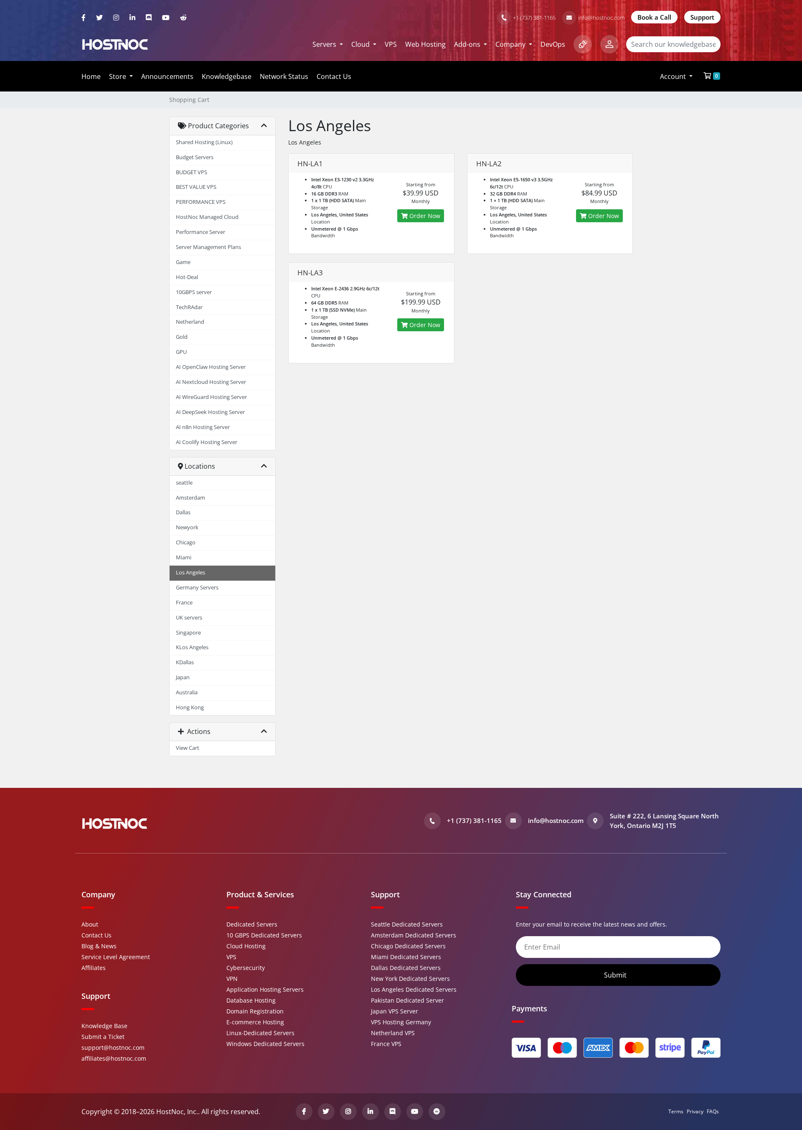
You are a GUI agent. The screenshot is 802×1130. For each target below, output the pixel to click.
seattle (184, 482)
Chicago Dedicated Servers (408, 946)
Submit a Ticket (102, 1037)
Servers (325, 44)
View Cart (187, 748)
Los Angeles (190, 572)
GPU (181, 352)
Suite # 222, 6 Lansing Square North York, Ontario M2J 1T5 (664, 821)
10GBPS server (194, 292)
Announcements (167, 76)
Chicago (185, 542)
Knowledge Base (104, 1026)
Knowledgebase (226, 76)
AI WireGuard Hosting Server (211, 397)
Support (702, 17)
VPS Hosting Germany (401, 1022)
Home (91, 76)
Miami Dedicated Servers (406, 957)
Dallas (183, 512)
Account (674, 76)
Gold (182, 336)
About (89, 924)
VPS (391, 44)
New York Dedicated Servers (410, 979)
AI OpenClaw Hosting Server (211, 367)
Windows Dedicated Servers (265, 1044)
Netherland (190, 321)
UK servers (189, 617)
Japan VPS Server (394, 1011)
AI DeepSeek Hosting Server (210, 412)
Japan (183, 677)
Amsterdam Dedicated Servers (413, 935)
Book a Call (654, 17)
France (184, 602)
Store (118, 76)
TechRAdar (189, 307)
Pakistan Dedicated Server (407, 1000)
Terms (675, 1111)
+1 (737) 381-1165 (534, 17)
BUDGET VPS (191, 172)
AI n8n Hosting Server (203, 427)
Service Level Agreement (115, 957)
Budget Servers (194, 157)
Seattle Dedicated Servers (407, 924)
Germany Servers (197, 587)
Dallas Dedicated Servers (406, 968)
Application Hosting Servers (265, 989)
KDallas (185, 662)
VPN (232, 979)
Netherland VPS (393, 1033)
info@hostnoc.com (601, 17)
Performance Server (200, 232)
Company (511, 44)
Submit (616, 975)
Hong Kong (190, 707)
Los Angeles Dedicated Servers (414, 989)
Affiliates (93, 968)
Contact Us (334, 76)
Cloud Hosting (246, 946)
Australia (187, 692)
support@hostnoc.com (113, 1047)
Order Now (424, 216)
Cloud (361, 44)
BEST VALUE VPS (196, 186)
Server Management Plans (208, 247)
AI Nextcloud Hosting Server (211, 382)
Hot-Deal (187, 277)
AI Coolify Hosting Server (206, 442)
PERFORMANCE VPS (201, 202)
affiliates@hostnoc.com (113, 1058)
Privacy (695, 1111)
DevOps (553, 44)
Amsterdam (190, 497)
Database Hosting (251, 1000)
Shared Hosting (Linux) (204, 142)
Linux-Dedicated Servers (260, 1033)
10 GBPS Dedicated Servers (264, 935)
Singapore (188, 632)
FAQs (713, 1111)
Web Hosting (425, 44)
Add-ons (468, 44)
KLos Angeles (192, 647)
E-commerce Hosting (255, 1022)
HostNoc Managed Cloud (207, 217)
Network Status (284, 76)
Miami (183, 557)
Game (183, 262)
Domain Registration (255, 1011)
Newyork (187, 527)
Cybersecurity (245, 968)
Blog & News (99, 946)
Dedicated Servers (251, 924)
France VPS (386, 1044)
